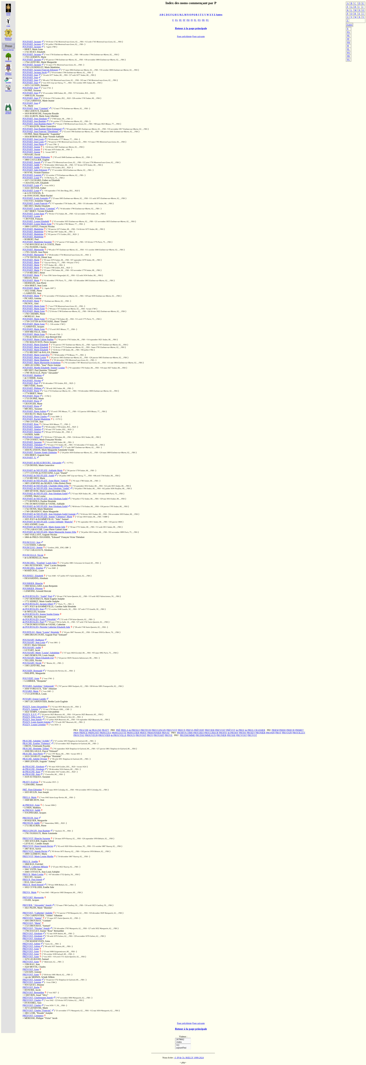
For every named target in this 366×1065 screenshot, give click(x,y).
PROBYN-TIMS (185, 732)
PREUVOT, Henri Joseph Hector (38, 846)
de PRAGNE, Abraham (33, 766)
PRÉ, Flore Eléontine (32, 789)
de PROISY (233, 732)
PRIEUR (290, 730)
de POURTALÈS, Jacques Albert (38, 604)
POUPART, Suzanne (32, 442)
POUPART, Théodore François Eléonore (41, 447)
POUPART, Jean (30, 75)
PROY (150, 735)
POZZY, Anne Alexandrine (35, 706)
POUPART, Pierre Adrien (34, 411)
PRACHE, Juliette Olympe (35, 759)
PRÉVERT (199, 730)
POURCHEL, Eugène (33, 568)
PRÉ (118, 730)
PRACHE (83, 730)
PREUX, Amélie (30, 861)
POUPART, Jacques (32, 41)
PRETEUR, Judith (31, 823)
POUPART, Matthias (32, 375)
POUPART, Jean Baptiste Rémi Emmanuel (42, 129)
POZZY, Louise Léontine (34, 724)
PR (348, 56)
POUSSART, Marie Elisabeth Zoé (38, 658)
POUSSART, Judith (32, 647)
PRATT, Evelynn (30, 782)
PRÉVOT (230, 730)
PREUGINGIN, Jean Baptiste (36, 830)
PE (348, 35)
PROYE (168, 735)
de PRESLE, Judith (31, 810)
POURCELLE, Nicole (33, 555)
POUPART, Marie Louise (34, 357)
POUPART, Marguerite (33, 249)
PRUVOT (252, 735)
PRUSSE (231, 735)
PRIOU (143, 732)
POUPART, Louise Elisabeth (36, 221)
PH (348, 42)
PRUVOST (241, 735)
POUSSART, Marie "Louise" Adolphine (41, 652)
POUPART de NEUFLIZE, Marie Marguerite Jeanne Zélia (49, 532)
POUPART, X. (29, 457)
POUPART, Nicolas (32, 380)
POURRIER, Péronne (33, 588)
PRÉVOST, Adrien (31, 943)
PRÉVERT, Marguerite (33, 897)
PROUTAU (78, 735)
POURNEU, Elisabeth (33, 575)
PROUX (131, 735)
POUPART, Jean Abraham (35, 118)
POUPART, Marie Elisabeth (35, 344)
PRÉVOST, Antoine (32, 979)
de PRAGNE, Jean (31, 774)
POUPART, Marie (31, 260)
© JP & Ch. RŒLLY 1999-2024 (189, 1057)
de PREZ (240, 730)
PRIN (76, 732)
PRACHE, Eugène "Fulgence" (37, 743)
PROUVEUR (91, 735)
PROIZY (251, 732)
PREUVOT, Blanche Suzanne (36, 838)
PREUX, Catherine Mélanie (35, 866)
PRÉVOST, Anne (31, 949)
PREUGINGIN (159, 730)
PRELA (124, 730)
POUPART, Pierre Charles (35, 416)
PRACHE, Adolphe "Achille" (36, 741)
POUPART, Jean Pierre (33, 144)
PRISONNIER (154, 732)
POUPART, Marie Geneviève (36, 355)
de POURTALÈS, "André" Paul (37, 596)
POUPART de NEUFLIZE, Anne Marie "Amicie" (45, 480)
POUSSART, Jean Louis (34, 642)
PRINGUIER (133, 732)
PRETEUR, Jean (30, 818)
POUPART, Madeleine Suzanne (37, 242)
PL (348, 49)
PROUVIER (104, 735)
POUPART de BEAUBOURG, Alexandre (42, 462)
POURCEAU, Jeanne (33, 547)
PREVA (189, 730)
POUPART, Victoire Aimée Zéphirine (40, 452)
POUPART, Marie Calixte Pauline (38, 339)
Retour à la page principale (191, 28)
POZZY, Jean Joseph (32, 719)
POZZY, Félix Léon (32, 717)
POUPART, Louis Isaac (33, 213)
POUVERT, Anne (31, 678)
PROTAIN (287, 732)
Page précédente (184, 36)
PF (348, 39)
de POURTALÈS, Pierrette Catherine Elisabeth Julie (46, 627)
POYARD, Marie (30, 691)
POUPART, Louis (31, 177)
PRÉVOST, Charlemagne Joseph (38, 997)
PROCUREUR (211, 732)
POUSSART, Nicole (32, 663)
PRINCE (83, 732)
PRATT (105, 730)
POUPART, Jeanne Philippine (36, 157)
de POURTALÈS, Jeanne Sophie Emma (41, 614)
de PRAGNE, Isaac (31, 771)
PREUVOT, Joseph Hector (35, 851)
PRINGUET (105, 732)
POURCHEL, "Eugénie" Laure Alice (40, 563)
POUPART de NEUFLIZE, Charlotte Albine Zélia (46, 486)
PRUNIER (221, 735)
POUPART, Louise (31, 216)
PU (348, 59)
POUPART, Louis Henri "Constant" (39, 208)
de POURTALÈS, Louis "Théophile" (40, 619)
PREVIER (210, 730)
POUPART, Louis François (35, 203)
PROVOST (141, 735)
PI (348, 46)
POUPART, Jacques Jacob (35, 72)
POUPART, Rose (31, 424)
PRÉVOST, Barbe (31, 987)
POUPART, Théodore (33, 444)
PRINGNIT (93, 732)
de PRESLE (134, 730)
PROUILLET (299, 732)
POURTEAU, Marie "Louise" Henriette (41, 632)
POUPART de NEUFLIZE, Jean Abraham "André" (46, 488)
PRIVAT (166, 732)
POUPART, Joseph (31, 162)
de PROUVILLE (118, 735)
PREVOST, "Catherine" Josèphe (37, 913)
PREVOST (220, 730)
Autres (349, 25)
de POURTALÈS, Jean (33, 609)
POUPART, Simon (31, 437)
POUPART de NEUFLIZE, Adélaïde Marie (42, 470)
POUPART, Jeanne (31, 147)
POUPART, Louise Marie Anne (37, 224)
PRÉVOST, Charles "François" (37, 1010)
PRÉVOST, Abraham (32, 933)
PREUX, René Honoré (33, 884)
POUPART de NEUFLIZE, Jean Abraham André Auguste (49, 514)
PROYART (159, 735)
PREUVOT (171, 730)
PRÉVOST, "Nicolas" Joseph (36, 928)
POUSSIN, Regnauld (32, 670)
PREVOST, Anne (31, 951)
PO (348, 52)
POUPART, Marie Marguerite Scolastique (42, 362)
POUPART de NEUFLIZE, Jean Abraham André (45, 493)
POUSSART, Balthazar (33, 640)
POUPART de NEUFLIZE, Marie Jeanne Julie (44, 527)
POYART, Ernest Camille (34, 699)
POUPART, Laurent (32, 175)
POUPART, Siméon (32, 427)
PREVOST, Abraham (32, 936)
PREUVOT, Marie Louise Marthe (38, 856)
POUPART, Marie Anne (34, 306)
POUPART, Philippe (32, 388)
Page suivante (198, 36)
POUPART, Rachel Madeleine (36, 419)
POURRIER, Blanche (33, 583)
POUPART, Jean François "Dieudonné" (41, 131)
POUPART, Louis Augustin (35, 198)
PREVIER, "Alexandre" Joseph (37, 905)
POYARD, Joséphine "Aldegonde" (39, 686)
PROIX (242, 732)
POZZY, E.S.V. (30, 714)
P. (348, 29)
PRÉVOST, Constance (33, 1015)
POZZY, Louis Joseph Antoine (37, 722)
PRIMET (299, 730)
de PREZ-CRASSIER (255, 730)
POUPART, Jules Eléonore (35, 170)
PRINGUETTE (119, 732)
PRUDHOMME (187, 735)
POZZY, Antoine (30, 709)
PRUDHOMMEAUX (206, 735)
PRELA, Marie (29, 797)
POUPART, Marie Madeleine (36, 360)
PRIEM (275, 730)
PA (348, 32)
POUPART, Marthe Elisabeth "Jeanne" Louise (44, 367)
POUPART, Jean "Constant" (36, 108)
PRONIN (270, 732)
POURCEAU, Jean (31, 542)
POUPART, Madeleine (33, 229)
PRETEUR (146, 730)
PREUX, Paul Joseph (32, 879)
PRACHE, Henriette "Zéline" (36, 748)
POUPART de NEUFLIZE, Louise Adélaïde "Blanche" (48, 522)
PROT (278, 732)
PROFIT (223, 732)
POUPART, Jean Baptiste (34, 121)
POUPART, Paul (30, 383)
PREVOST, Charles (32, 1000)
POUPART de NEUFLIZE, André (38, 475)
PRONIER (260, 732)
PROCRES (198, 732)
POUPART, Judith (31, 165)
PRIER (282, 730)
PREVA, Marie (29, 892)
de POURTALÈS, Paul (33, 622)
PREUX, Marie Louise (33, 874)
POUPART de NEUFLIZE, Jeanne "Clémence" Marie (47, 516)
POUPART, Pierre (31, 391)
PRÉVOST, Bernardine (33, 992)
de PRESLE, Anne (31, 805)
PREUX (182, 730)
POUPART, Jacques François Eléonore (40, 70)
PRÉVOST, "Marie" (32, 923)
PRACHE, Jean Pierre (33, 753)
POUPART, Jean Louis (33, 139)
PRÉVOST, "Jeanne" (32, 918)
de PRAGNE (95, 730)
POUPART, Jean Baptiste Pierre (37, 124)
